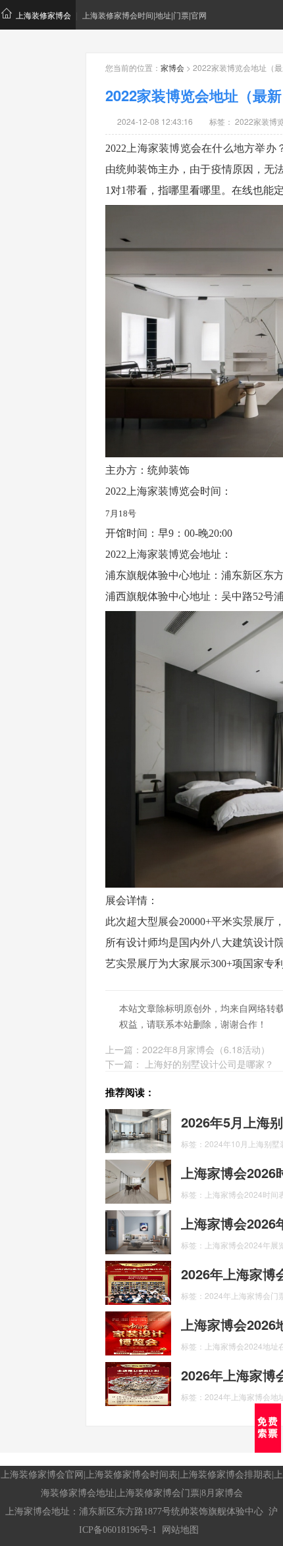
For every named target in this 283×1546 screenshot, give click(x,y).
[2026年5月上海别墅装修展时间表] (138, 1129)
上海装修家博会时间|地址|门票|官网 (144, 14)
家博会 (172, 67)
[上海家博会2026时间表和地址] (138, 1180)
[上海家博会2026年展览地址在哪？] (138, 1230)
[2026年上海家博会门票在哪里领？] (138, 1281)
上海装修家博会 (43, 14)
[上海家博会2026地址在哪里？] (138, 1331)
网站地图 (180, 1530)
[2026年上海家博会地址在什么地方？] (138, 1382)
